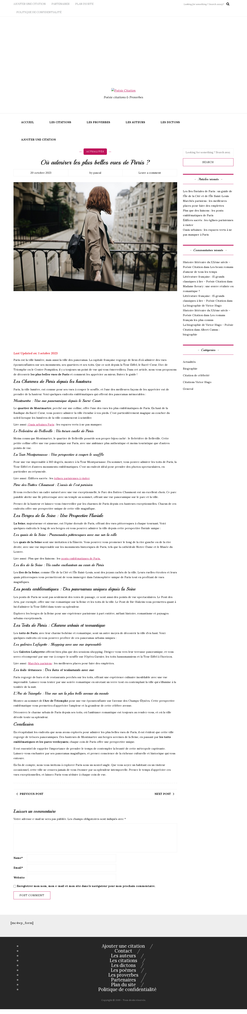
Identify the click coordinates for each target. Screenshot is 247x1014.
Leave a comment (150, 172)
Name (18, 858)
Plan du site (84, 4)
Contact (123, 951)
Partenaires (60, 4)
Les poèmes (123, 970)
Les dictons (170, 122)
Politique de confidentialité (39, 12)
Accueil (27, 122)
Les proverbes (98, 122)
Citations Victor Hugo (197, 382)
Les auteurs (135, 122)
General (188, 389)
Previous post (31, 794)
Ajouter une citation (30, 4)
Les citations (60, 122)
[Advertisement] (123, 45)
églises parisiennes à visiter (72, 478)
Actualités (95, 151)
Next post (163, 794)
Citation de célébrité (196, 375)
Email (18, 867)
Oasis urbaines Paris (40, 424)
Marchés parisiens (40, 663)
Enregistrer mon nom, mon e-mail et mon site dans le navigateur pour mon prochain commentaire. (86, 886)
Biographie (190, 368)
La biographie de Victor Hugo (202, 305)
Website (19, 877)
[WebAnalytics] (7, 1011)
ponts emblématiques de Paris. (81, 558)
